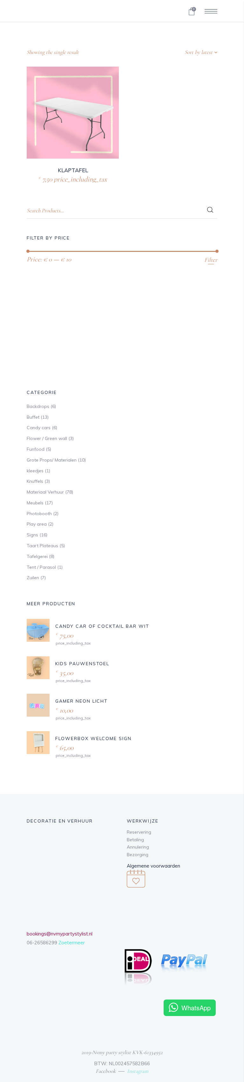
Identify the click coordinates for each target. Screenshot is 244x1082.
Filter (210, 259)
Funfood (35, 449)
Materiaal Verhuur (45, 492)
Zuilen (33, 577)
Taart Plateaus (42, 545)
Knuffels (35, 481)
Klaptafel (73, 170)
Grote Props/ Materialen (52, 460)
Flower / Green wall (47, 438)
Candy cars (39, 427)
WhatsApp (196, 1007)
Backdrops (38, 406)
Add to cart (59, 178)
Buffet (33, 417)
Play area (37, 524)
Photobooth (39, 513)
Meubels (35, 503)
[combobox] (177, 52)
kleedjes (35, 471)
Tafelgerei (37, 556)
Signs (32, 535)
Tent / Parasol (41, 567)
